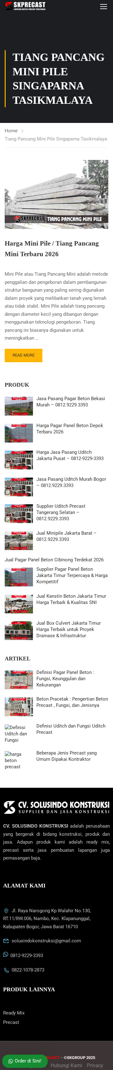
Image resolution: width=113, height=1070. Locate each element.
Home (11, 131)
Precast (11, 1022)
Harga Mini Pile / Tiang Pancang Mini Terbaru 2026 (52, 249)
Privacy (95, 1065)
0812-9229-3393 (26, 955)
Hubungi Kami (66, 1065)
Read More (24, 355)
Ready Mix (13, 1013)
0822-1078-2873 (28, 970)
